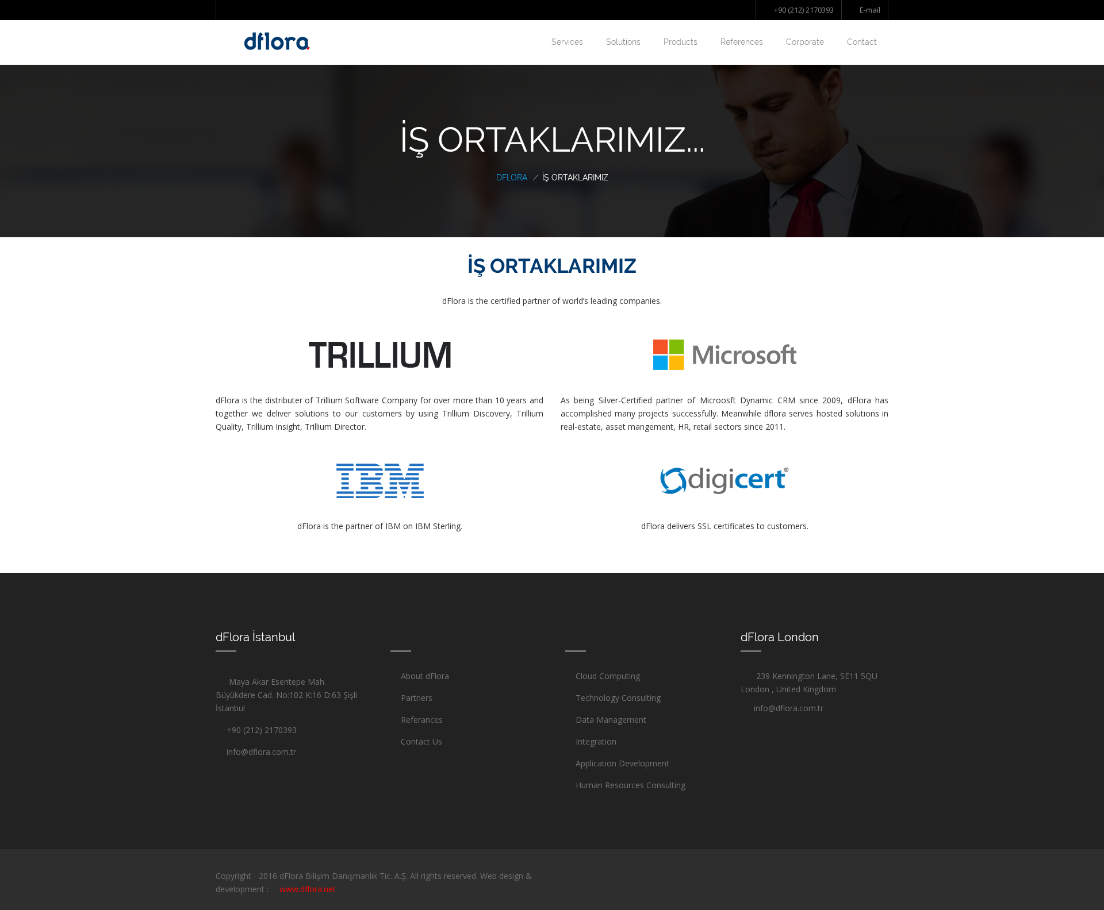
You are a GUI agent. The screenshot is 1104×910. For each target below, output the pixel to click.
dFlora (511, 177)
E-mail (869, 10)
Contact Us (421, 741)
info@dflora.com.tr (259, 751)
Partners (416, 697)
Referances (422, 719)
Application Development (622, 763)
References (741, 42)
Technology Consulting (618, 697)
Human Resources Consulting (630, 785)
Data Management (611, 719)
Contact (862, 42)
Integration (596, 741)
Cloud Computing (608, 675)
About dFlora (425, 675)
